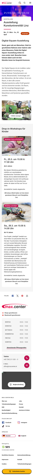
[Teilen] (27, 296)
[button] (13, 115)
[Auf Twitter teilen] (17, 296)
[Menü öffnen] (30, 3)
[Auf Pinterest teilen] (22, 296)
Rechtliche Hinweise (8, 455)
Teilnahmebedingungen (24, 464)
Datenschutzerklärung (23, 455)
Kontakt (19, 459)
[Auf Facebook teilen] (13, 296)
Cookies (4, 464)
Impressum (5, 459)
